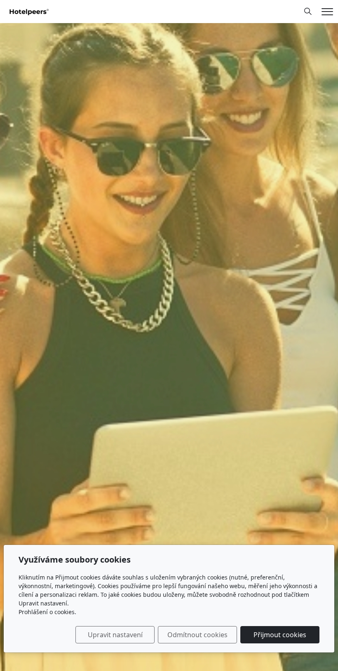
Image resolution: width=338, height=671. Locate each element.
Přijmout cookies (280, 634)
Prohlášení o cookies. (47, 612)
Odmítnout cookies (197, 634)
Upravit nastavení (115, 634)
